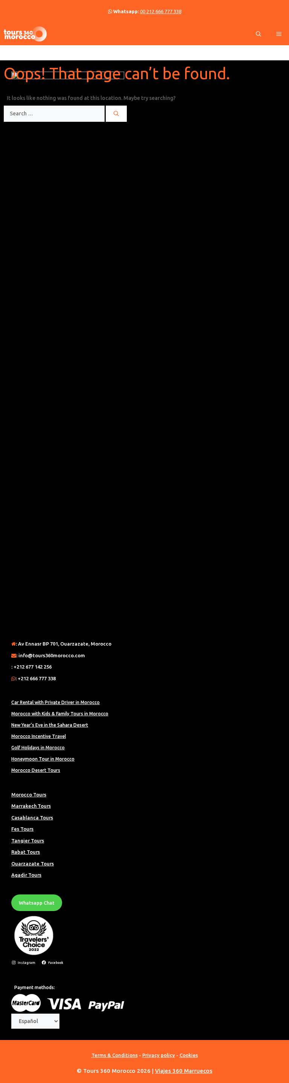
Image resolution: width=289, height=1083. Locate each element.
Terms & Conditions (114, 1055)
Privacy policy (158, 1055)
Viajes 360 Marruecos (183, 1071)
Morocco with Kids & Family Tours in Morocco (59, 713)
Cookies (188, 1055)
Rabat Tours (25, 851)
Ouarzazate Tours (32, 863)
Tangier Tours (27, 840)
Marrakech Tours (31, 805)
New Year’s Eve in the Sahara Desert (49, 725)
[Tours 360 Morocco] (25, 34)
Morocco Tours (28, 794)
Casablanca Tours (32, 817)
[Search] (116, 114)
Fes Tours (22, 828)
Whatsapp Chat (37, 902)
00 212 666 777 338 (160, 11)
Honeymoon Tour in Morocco (43, 758)
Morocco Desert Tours (35, 770)
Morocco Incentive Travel (38, 736)
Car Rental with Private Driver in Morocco (55, 702)
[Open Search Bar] (258, 34)
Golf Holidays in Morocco (38, 747)
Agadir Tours (26, 874)
